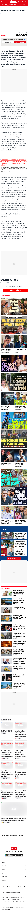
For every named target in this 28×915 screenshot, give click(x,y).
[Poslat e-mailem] (26, 35)
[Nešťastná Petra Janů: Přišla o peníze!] (6, 677)
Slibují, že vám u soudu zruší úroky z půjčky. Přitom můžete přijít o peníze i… (18, 593)
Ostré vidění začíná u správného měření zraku (19, 608)
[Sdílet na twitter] (19, 35)
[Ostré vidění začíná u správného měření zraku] (6, 610)
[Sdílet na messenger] (21, 35)
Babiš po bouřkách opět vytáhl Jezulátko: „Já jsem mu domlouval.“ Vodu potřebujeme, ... (20, 535)
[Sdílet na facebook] (17, 35)
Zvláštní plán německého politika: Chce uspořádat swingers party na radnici (19, 685)
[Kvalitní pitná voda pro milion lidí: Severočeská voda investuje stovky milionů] (6, 601)
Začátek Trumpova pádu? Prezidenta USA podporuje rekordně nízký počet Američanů (19, 660)
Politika (3, 538)
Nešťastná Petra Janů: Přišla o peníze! (18, 675)
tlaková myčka (13, 835)
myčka (7, 835)
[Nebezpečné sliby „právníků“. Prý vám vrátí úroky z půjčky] (6, 618)
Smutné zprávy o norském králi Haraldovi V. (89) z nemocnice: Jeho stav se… (19, 627)
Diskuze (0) (3, 35)
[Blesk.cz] (13, 1)
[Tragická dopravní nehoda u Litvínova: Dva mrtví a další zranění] (6, 669)
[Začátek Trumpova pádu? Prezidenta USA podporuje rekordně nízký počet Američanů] (6, 661)
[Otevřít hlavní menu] (1, 1)
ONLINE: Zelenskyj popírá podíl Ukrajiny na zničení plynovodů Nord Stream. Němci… (19, 644)
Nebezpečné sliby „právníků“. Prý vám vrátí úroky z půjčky (19, 616)
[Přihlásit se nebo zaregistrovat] (25, 1)
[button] (9, 855)
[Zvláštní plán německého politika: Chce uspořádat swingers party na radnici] (6, 685)
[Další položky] (26, 4)
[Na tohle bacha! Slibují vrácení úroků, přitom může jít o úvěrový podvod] (6, 652)
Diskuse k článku (9, 280)
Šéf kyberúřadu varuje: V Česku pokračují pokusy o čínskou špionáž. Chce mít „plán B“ (20, 552)
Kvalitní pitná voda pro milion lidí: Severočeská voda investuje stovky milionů (19, 601)
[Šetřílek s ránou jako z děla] (14, 21)
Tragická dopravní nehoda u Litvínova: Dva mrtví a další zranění (19, 668)
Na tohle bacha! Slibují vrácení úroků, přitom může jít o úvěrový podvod (18, 652)
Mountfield (20, 835)
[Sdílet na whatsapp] (24, 35)
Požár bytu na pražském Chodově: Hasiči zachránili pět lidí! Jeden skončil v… (19, 635)
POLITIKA (4, 529)
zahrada (3, 835)
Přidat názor (15, 290)
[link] (7, 852)
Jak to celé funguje (14, 44)
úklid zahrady (5, 838)
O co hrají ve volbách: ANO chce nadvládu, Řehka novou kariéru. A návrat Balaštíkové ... (20, 544)
